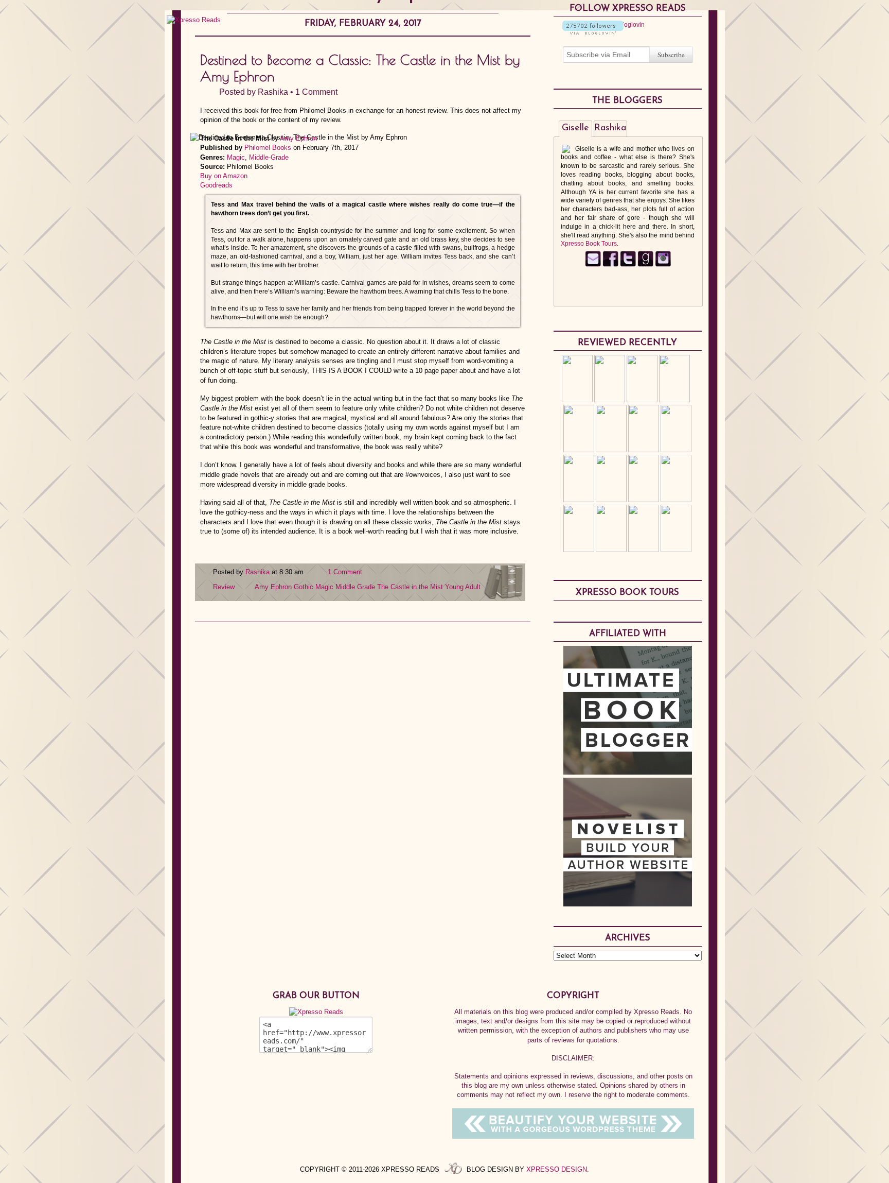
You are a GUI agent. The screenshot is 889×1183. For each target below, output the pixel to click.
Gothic (303, 587)
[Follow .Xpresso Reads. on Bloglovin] (593, 32)
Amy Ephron (298, 138)
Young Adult (463, 587)
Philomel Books (267, 147)
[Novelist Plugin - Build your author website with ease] (627, 904)
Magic (236, 157)
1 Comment (316, 92)
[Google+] (663, 264)
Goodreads (216, 185)
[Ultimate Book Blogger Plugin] (627, 772)
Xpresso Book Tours (589, 243)
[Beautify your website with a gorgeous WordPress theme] (573, 1136)
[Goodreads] (645, 264)
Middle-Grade (269, 157)
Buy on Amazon (223, 176)
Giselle (575, 128)
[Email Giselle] (593, 264)
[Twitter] (628, 264)
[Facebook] (610, 264)
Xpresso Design (556, 1169)
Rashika (273, 92)
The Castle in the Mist (410, 587)
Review (224, 587)
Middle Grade (355, 587)
